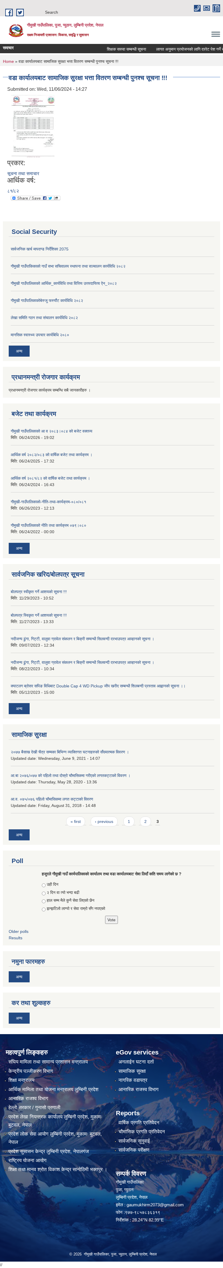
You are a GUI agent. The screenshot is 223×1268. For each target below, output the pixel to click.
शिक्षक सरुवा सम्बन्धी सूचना (115, 49)
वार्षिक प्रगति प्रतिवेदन (138, 1122)
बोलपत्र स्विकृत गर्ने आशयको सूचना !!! (39, 615)
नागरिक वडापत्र (132, 1080)
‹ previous (104, 821)
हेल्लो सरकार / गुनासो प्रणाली (34, 1107)
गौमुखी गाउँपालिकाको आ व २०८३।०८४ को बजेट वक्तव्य (51, 431)
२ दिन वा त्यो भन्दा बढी (63, 892)
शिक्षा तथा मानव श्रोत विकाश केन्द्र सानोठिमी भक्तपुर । (57, 1169)
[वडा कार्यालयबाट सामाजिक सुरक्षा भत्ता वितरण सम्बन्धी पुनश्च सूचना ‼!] (32, 125)
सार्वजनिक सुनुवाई (134, 1141)
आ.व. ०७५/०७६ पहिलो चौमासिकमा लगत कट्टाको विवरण (52, 799)
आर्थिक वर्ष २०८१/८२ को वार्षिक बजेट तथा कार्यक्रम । (50, 478)
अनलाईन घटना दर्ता (136, 1062)
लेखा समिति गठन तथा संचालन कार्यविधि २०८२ (44, 317)
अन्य (19, 351)
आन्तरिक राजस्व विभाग (138, 1089)
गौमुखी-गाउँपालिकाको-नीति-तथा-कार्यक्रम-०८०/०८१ (48, 501)
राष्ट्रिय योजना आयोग (27, 1160)
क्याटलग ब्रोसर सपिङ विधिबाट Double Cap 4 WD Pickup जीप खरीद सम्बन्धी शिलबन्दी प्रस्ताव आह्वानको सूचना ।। (98, 686)
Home (8, 61)
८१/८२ (13, 190)
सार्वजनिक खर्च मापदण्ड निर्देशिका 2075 (40, 249)
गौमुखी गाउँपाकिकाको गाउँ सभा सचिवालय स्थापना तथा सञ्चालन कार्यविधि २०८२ (68, 266)
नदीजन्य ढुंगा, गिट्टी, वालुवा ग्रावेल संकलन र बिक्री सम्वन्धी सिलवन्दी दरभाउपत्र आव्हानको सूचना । (82, 638)
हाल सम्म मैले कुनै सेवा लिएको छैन (70, 900)
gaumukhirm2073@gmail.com (155, 1204)
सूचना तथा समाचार (23, 173)
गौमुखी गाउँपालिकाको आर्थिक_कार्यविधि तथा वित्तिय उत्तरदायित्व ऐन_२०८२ (64, 283)
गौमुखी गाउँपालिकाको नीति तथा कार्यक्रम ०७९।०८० (48, 525)
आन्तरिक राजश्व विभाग (28, 1098)
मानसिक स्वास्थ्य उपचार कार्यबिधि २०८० (40, 334)
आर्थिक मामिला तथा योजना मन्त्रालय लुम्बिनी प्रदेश (53, 1089)
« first (76, 821)
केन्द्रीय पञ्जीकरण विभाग (30, 1071)
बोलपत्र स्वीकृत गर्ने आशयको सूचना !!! (39, 591)
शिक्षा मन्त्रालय (21, 1080)
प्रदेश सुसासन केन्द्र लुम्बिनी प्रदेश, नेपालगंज (48, 1151)
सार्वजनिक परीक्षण (133, 1150)
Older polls (18, 931)
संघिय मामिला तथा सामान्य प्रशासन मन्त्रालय (48, 1062)
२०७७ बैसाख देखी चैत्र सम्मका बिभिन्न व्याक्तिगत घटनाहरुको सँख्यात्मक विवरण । (70, 752)
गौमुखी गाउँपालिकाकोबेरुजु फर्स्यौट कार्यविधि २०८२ (47, 300)
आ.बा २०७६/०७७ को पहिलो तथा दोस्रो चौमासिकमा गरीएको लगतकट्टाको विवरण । (70, 775)
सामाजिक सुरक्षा (132, 1071)
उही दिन (52, 884)
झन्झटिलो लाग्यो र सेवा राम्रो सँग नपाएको (76, 908)
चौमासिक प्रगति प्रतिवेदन (141, 1131)
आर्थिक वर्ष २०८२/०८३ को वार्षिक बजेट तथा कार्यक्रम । (51, 454)
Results (15, 938)
